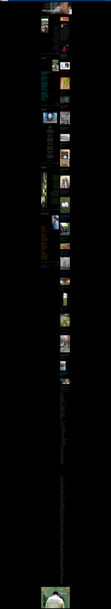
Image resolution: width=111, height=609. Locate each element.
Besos (61, 488)
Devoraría (61, 511)
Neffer (61, 547)
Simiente (61, 573)
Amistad (61, 482)
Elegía (61, 513)
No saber (61, 548)
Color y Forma (62, 400)
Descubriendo (62, 507)
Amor (61, 483)
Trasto (61, 581)
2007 (62, 463)
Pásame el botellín (62, 415)
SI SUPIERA (43, 58)
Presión (61, 558)
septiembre (63, 430)
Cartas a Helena (62, 398)
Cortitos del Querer (62, 497)
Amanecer (61, 479)
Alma (61, 477)
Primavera (61, 559)
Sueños (61, 577)
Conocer (61, 495)
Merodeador (61, 543)
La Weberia (61, 409)
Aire (60, 392)
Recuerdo (61, 562)
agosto (63, 431)
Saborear (61, 565)
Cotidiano (61, 498)
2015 (62, 454)
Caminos (61, 490)
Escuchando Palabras (63, 404)
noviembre (63, 428)
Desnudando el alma (62, 401)
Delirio (61, 502)
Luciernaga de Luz (62, 410)
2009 (62, 461)
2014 (62, 455)
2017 (62, 452)
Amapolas (61, 395)
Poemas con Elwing (62, 416)
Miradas (61, 544)
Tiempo (61, 580)
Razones (61, 561)
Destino (61, 510)
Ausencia (61, 486)
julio (62, 432)
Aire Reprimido (62, 393)
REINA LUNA (43, 109)
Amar (61, 481)
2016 (62, 453)
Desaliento (45, 262)
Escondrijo (61, 517)
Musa (61, 546)
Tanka (61, 578)
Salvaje (61, 566)
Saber (61, 564)
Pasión (61, 553)
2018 (62, 451)
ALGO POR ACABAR (45, 17)
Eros (60, 516)
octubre (63, 429)
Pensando (61, 554)
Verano (61, 582)
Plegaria (61, 556)
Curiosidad (61, 500)
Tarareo (61, 579)
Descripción (61, 506)
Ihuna (61, 405)
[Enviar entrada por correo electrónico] (58, 53)
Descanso (61, 505)
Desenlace (61, 508)
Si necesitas (61, 572)
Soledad (61, 575)
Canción (61, 491)
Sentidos (61, 570)
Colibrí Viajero (62, 399)
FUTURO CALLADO (44, 213)
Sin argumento (62, 574)
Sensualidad (61, 569)
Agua (61, 476)
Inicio (50, 265)
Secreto (61, 567)
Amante (61, 480)
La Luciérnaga (62, 407)
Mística (61, 545)
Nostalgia (61, 549)
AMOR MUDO (43, 167)
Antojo (61, 484)
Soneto (61, 576)
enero (62, 445)
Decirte (61, 501)
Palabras (61, 552)
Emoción (61, 515)
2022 (62, 446)
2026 (62, 422)
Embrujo (61, 514)
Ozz (60, 412)
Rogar (44, 54)
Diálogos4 (61, 402)
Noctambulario (62, 411)
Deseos (61, 509)
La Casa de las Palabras (63, 406)
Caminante (61, 397)
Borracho (61, 489)
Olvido (61, 550)
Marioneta (61, 542)
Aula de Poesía (62, 485)
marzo (63, 437)
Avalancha (61, 487)
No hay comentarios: (54, 53)
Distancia (61, 512)
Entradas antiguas (56, 265)
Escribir (61, 518)
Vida (60, 583)
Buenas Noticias (62, 396)
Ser (60, 571)
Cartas (61, 493)
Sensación (61, 568)
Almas (61, 478)
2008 (62, 462)
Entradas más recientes (44, 265)
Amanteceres (62, 394)
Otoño (61, 551)
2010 (62, 460)
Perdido (61, 555)
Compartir (61, 494)
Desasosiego (62, 504)
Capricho (61, 492)
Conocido (61, 496)
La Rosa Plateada (62, 408)
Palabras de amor (62, 413)
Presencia (61, 557)
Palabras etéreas (62, 414)
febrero (63, 438)
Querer (61, 560)
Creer (61, 499)
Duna (61, 403)
